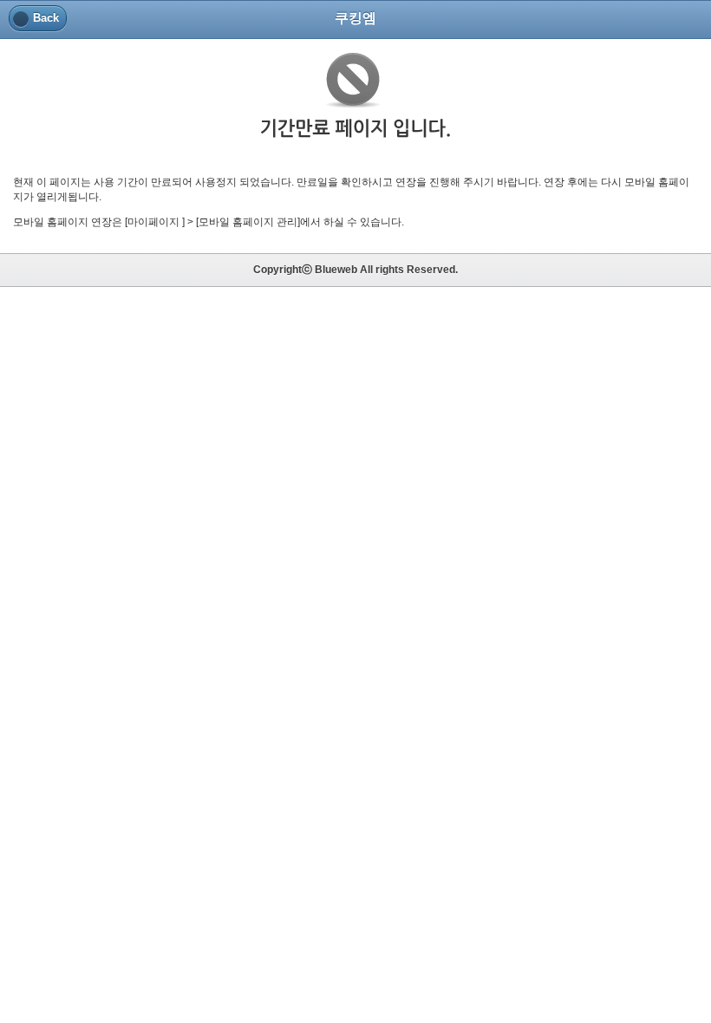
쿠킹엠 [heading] (355, 17)
